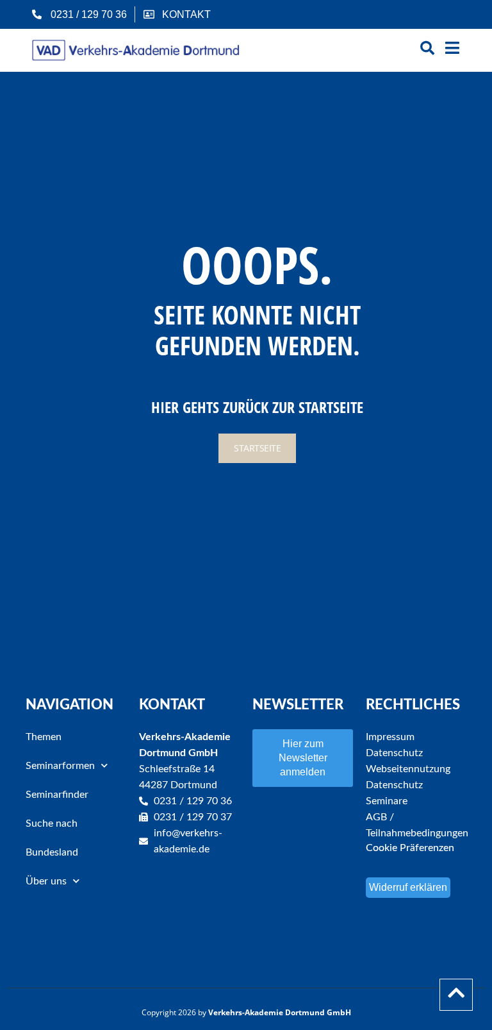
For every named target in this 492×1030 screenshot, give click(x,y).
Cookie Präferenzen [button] (410, 848)
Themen (44, 737)
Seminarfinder (57, 794)
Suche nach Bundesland (52, 837)
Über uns (46, 881)
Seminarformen (60, 766)
